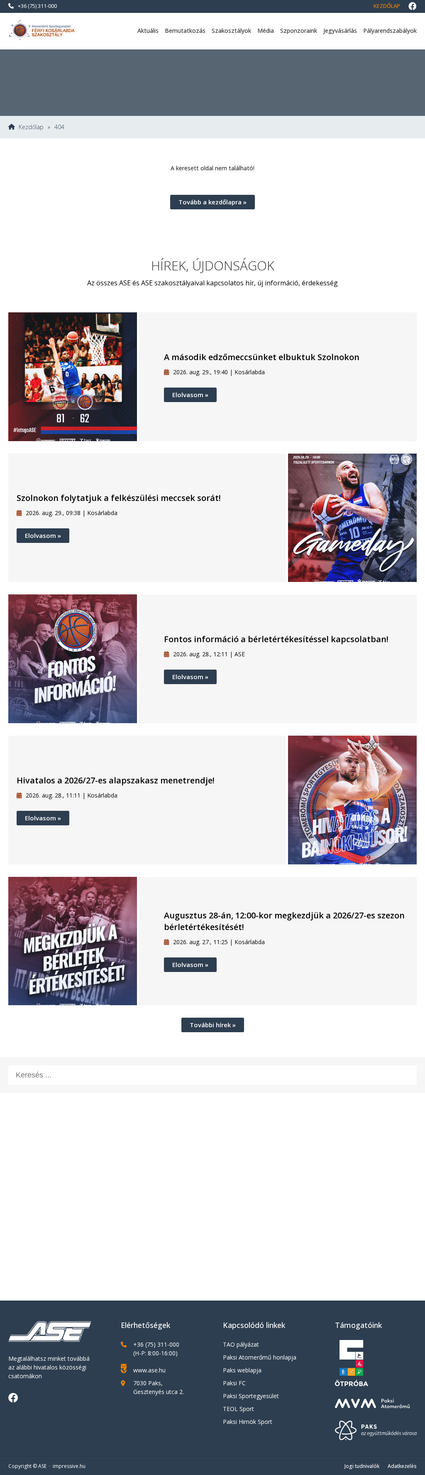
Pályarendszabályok (390, 30)
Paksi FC (234, 1383)
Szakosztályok (231, 30)
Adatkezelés (402, 1466)
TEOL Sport (238, 1409)
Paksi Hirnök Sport (247, 1422)
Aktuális (148, 30)
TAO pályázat (241, 1344)
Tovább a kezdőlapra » (212, 202)
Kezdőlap (387, 6)
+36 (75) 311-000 (37, 6)
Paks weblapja (242, 1370)
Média (265, 30)
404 (59, 127)
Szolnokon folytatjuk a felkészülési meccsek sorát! (119, 497)
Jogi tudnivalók (361, 1466)
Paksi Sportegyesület (251, 1396)
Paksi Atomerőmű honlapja (259, 1357)
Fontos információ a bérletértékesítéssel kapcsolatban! (276, 639)
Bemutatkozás (185, 30)
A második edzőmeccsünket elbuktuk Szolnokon (261, 357)
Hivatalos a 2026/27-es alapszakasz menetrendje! (116, 780)
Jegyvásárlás (340, 30)
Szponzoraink (298, 30)
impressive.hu (69, 1466)
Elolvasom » (190, 394)
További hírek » (213, 1025)
